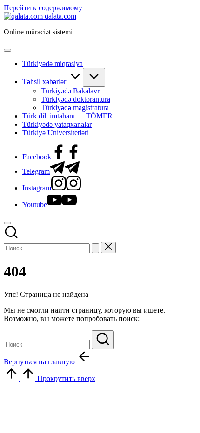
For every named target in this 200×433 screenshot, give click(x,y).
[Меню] (7, 50)
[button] (95, 248)
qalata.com (60, 16)
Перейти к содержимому (43, 8)
